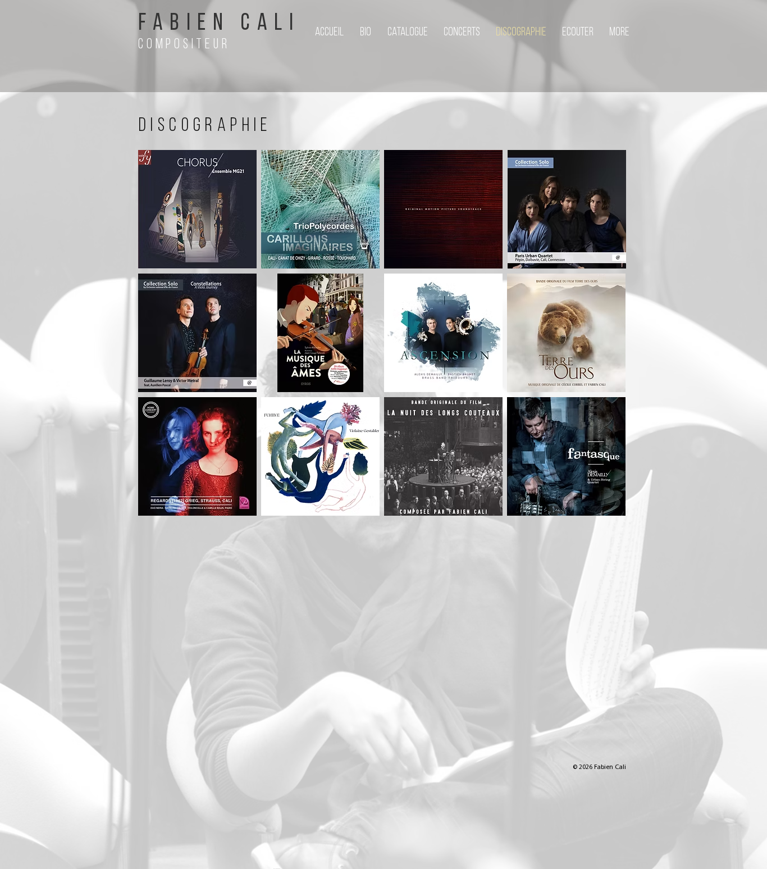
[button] (577, 32)
